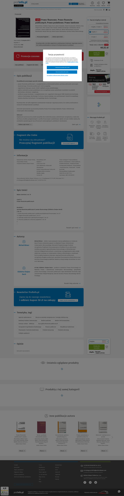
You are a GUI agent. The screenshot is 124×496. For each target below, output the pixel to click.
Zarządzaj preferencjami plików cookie (57, 75)
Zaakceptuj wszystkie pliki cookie (62, 67)
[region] (62, 65)
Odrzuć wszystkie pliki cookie (62, 72)
